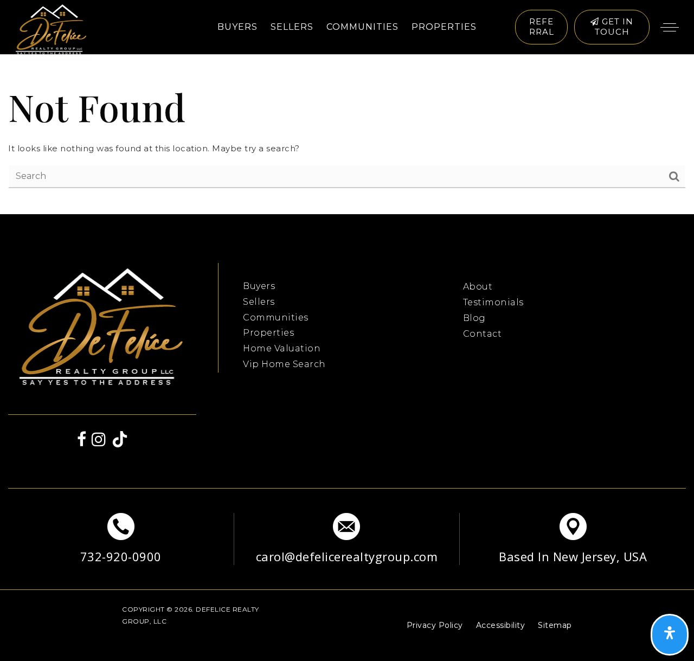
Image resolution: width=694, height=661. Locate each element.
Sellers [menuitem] (292, 27)
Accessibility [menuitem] (500, 625)
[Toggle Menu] (669, 27)
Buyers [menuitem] (237, 27)
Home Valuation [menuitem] (281, 348)
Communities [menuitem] (362, 27)
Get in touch (614, 26)
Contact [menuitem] (482, 334)
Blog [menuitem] (474, 318)
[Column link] (121, 539)
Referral (541, 26)
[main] (347, 134)
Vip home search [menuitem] (284, 364)
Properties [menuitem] (444, 27)
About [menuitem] (478, 286)
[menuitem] (242, 270)
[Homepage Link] (51, 30)
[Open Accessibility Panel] (670, 635)
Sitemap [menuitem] (555, 625)
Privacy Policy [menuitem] (435, 625)
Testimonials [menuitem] (493, 302)
